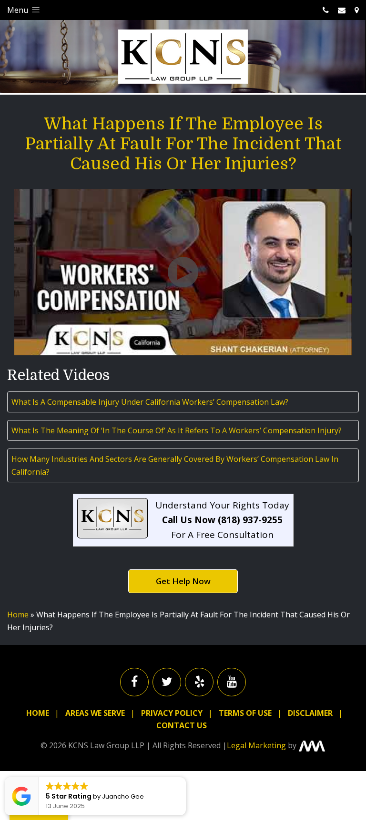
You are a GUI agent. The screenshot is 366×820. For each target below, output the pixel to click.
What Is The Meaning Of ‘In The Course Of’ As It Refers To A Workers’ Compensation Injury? (176, 430)
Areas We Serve (95, 713)
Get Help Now (183, 581)
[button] (185, 777)
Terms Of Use (245, 713)
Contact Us (181, 725)
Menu (18, 10)
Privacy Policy (172, 713)
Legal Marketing (256, 745)
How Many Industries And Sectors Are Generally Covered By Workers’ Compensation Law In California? (174, 465)
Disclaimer (310, 713)
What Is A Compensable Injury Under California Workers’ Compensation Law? (149, 402)
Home (18, 614)
